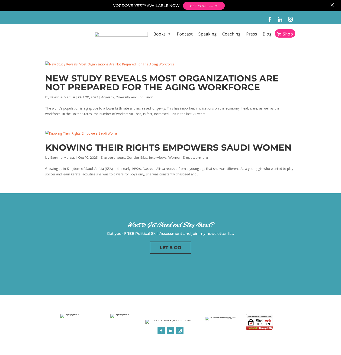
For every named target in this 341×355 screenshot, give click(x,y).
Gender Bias (137, 157)
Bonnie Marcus (62, 97)
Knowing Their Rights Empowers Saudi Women (168, 147)
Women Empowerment (188, 157)
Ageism (107, 97)
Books (159, 34)
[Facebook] (269, 19)
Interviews (158, 157)
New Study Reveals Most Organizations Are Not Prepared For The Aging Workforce (162, 83)
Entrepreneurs (112, 157)
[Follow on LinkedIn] (170, 330)
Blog (267, 34)
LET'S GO (170, 247)
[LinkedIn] (280, 19)
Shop (288, 34)
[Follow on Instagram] (179, 330)
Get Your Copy (204, 5)
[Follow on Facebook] (161, 330)
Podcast (185, 34)
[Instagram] (290, 19)
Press (251, 34)
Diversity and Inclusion (135, 97)
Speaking (207, 34)
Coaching (231, 34)
